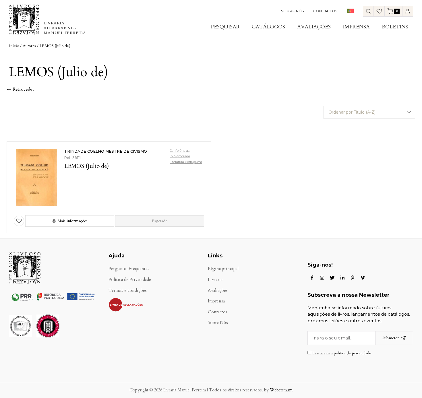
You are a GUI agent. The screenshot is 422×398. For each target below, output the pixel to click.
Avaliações (314, 26)
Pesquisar (225, 26)
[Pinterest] (352, 277)
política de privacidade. (353, 353)
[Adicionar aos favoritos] (19, 221)
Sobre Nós (292, 11)
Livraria (215, 280)
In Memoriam (180, 156)
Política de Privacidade (130, 280)
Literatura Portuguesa (186, 162)
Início (14, 45)
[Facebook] (312, 277)
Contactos (325, 11)
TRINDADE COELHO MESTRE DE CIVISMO (105, 151)
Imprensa (356, 26)
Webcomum (281, 390)
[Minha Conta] (407, 11)
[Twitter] (332, 277)
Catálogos (268, 26)
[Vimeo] (362, 277)
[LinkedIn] (342, 277)
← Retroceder (20, 89)
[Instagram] (322, 277)
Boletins (395, 26)
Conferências (179, 151)
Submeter (390, 338)
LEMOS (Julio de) (86, 166)
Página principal (223, 269)
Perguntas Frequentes (129, 269)
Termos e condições (128, 291)
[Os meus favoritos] (379, 11)
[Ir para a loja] (368, 11)
